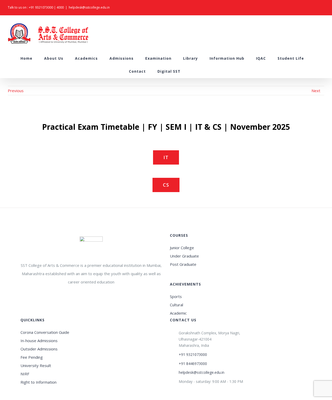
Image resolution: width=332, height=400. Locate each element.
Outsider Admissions (39, 348)
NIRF (24, 373)
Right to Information (38, 382)
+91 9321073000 (41, 7)
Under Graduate (184, 256)
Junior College (182, 247)
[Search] (193, 71)
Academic (178, 313)
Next (316, 90)
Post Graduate (183, 264)
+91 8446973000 (193, 363)
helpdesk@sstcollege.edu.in (89, 7)
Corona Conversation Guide (44, 332)
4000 (60, 7)
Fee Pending (31, 357)
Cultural (176, 304)
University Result (35, 365)
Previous (16, 90)
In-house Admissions (39, 340)
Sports (176, 296)
